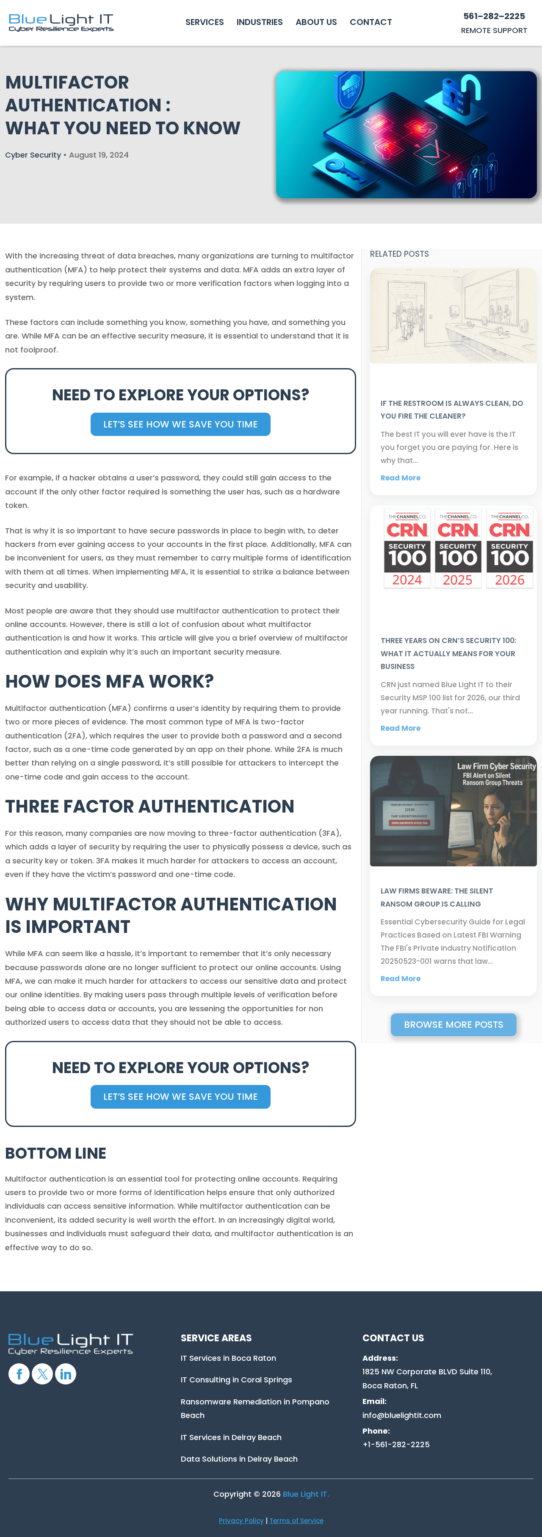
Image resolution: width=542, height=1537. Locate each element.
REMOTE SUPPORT (494, 30)
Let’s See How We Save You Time (180, 424)
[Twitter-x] (42, 1373)
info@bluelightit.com (401, 1415)
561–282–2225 (494, 16)
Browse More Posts (453, 1024)
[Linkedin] (65, 1373)
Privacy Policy (241, 1520)
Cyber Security (33, 155)
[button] (204, 22)
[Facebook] (19, 1373)
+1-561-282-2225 (396, 1444)
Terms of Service (296, 1520)
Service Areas (216, 1338)
